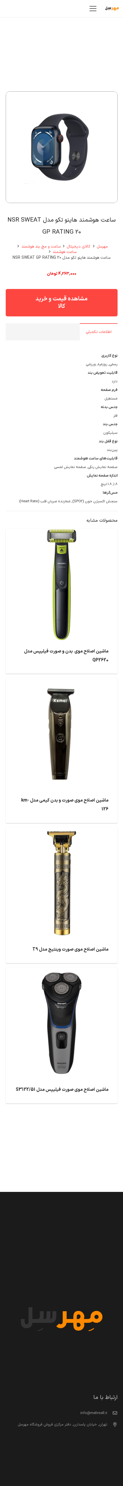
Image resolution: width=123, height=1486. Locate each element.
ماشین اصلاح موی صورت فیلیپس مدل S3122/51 (62, 1089)
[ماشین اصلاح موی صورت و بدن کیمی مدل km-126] (62, 682)
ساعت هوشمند (64, 252)
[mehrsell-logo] (112, 8)
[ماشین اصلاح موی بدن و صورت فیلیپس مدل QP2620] (62, 533)
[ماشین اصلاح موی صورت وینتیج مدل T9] (62, 831)
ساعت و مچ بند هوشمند (41, 247)
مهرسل (102, 247)
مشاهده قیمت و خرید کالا (61, 303)
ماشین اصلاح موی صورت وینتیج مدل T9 (70, 949)
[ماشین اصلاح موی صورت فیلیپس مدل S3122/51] (62, 972)
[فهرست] (93, 8)
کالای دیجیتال (78, 247)
